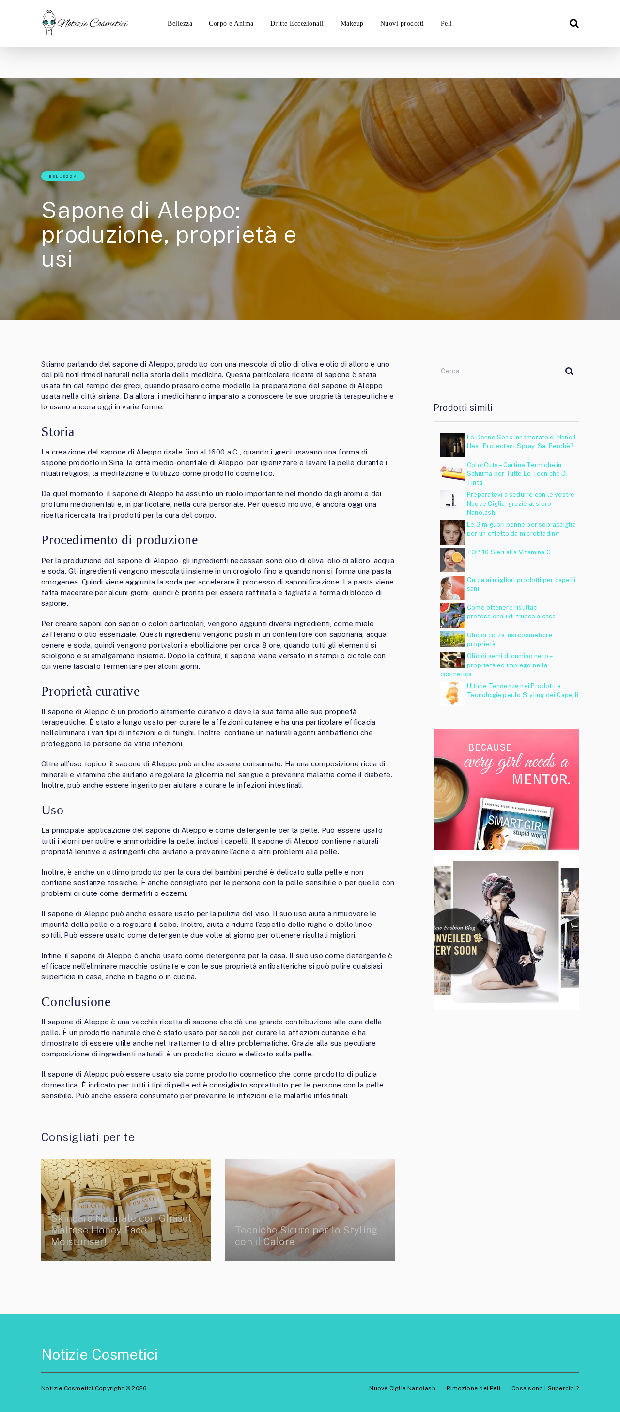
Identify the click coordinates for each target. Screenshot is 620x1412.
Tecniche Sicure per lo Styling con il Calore (306, 1236)
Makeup (352, 23)
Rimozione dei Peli (473, 1388)
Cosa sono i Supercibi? (545, 1388)
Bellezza (180, 23)
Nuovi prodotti (402, 23)
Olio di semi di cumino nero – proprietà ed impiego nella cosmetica (496, 664)
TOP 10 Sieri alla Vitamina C (509, 552)
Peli (446, 23)
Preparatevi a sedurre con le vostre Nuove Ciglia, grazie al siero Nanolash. (521, 503)
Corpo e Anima (231, 23)
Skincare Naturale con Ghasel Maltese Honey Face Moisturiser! (121, 1230)
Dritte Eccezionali (297, 23)
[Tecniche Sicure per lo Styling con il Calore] (310, 1210)
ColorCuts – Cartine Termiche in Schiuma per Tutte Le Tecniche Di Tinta (517, 473)
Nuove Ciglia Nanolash (402, 1388)
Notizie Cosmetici (99, 1354)
